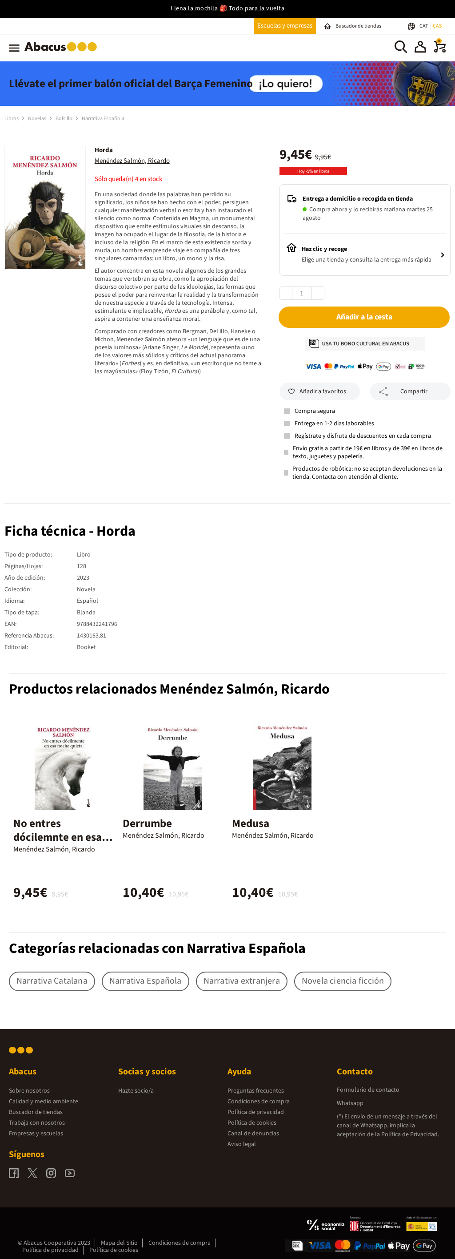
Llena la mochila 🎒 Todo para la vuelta (227, 8)
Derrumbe (147, 823)
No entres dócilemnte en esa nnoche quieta (57, 837)
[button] (420, 48)
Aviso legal (242, 1144)
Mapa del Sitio (119, 1243)
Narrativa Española (103, 118)
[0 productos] (440, 51)
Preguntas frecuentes (256, 1090)
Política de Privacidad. (410, 1134)
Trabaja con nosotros (37, 1122)
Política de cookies (252, 1122)
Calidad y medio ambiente (43, 1101)
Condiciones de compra (259, 1101)
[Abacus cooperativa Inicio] (63, 53)
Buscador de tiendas (36, 1112)
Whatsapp (350, 1103)
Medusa (250, 823)
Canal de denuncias (253, 1133)
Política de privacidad (256, 1112)
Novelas (37, 118)
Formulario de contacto (368, 1089)
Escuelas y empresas (284, 25)
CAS (437, 26)
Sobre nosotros (29, 1090)
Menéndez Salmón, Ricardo (132, 160)
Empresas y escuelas (36, 1133)
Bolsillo (64, 118)
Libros (12, 118)
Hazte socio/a (136, 1090)
